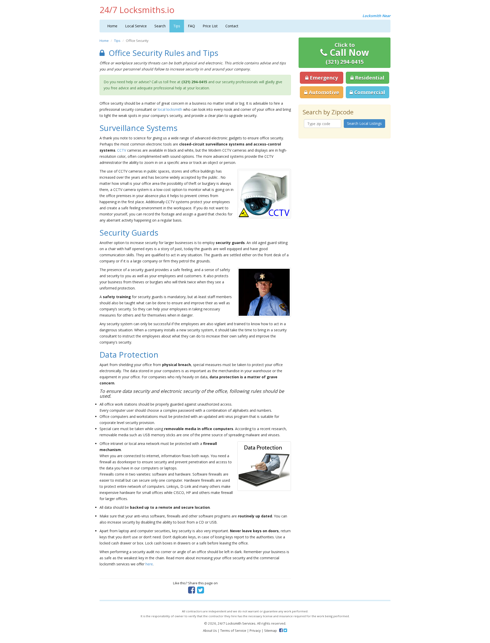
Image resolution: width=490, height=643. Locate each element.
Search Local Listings (364, 123)
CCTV (121, 150)
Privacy (255, 630)
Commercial (369, 92)
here (149, 564)
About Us (210, 630)
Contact (231, 25)
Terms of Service (233, 630)
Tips (176, 25)
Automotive (323, 92)
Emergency (323, 77)
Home (112, 25)
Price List (210, 25)
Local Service (136, 25)
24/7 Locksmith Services (236, 623)
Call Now (347, 53)
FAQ (191, 25)
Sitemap (270, 630)
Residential (369, 77)
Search (160, 25)
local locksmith (170, 109)
